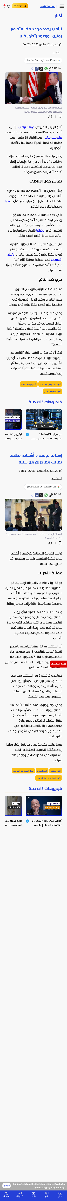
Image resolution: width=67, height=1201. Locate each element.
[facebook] (37, 69)
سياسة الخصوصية (58, 1188)
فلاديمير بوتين (52, 137)
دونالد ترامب (26, 127)
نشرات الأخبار (18, 6)
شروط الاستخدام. (41, 1188)
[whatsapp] (46, 69)
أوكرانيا (40, 230)
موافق (7, 1186)
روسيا (9, 201)
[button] (33, 16)
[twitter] (41, 69)
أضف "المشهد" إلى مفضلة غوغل (42, 60)
